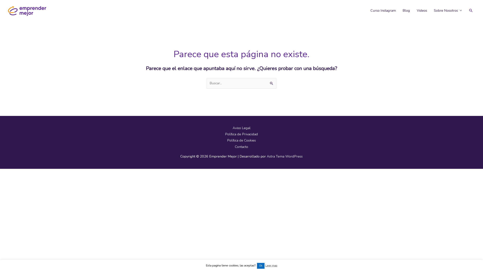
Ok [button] (260, 265)
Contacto (241, 147)
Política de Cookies (241, 140)
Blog (406, 10)
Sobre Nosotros (446, 10)
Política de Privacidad (241, 134)
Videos (422, 10)
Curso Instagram (383, 10)
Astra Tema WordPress (285, 156)
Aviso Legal (242, 128)
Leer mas (271, 265)
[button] (471, 10)
